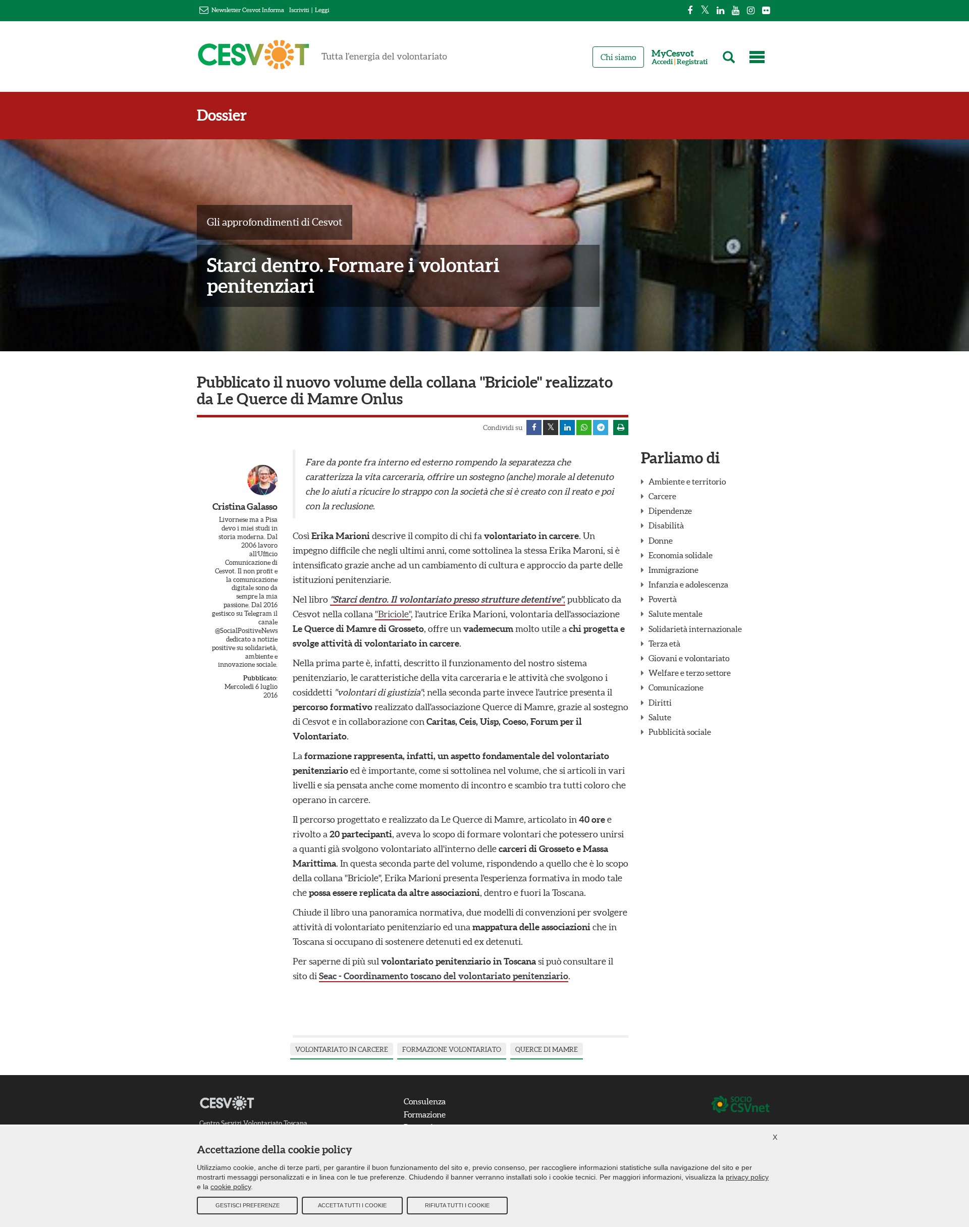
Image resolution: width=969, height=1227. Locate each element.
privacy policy (747, 1177)
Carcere (662, 496)
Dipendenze (670, 510)
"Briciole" (393, 614)
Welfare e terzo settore (690, 672)
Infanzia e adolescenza (688, 584)
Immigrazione (673, 569)
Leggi (322, 10)
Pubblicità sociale (680, 731)
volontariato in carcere (341, 1049)
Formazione (425, 1114)
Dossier (222, 115)
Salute (660, 717)
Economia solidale (681, 555)
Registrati (692, 62)
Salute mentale (676, 613)
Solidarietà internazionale (695, 628)
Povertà (663, 599)
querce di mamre (546, 1049)
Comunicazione (676, 687)
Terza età (664, 643)
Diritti (660, 702)
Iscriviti (299, 10)
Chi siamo (618, 57)
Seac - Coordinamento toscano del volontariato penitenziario (443, 976)
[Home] (322, 59)
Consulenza (425, 1101)
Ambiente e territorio (687, 481)
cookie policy (230, 1187)
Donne (661, 540)
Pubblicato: (260, 678)
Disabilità (666, 525)
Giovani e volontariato (689, 658)
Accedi (662, 62)
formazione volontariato (451, 1049)
